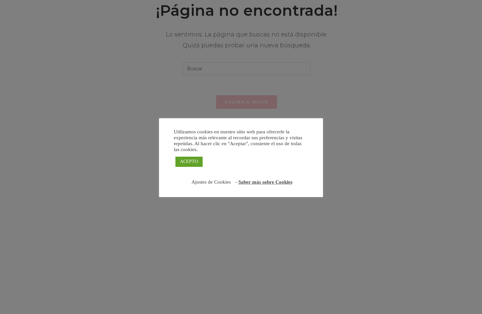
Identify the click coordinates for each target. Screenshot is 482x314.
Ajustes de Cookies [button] (211, 182)
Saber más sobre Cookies (265, 182)
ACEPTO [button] (189, 161)
